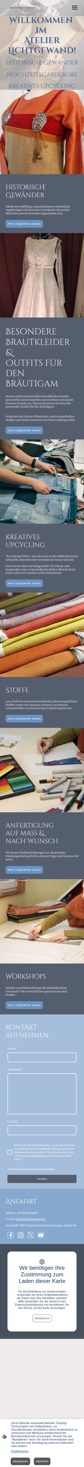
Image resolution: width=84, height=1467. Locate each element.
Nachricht (14, 1069)
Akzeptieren (42, 1318)
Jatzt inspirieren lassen (24, 1005)
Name (12, 1048)
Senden (42, 1178)
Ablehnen (42, 1461)
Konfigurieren (19, 1451)
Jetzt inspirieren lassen (24, 223)
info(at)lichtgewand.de (30, 1219)
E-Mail (12, 1121)
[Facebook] (10, 1235)
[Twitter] (31, 1235)
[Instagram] (21, 1235)
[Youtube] (41, 1235)
